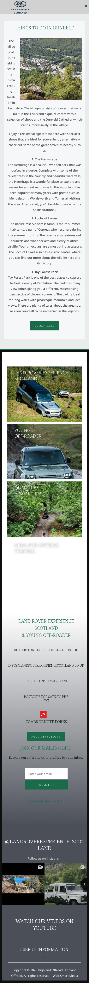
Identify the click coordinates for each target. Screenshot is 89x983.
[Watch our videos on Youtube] (44, 912)
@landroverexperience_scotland (44, 845)
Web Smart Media (65, 975)
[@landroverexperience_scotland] (44, 833)
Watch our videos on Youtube (44, 924)
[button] (86, 6)
